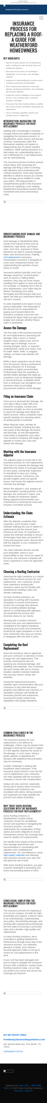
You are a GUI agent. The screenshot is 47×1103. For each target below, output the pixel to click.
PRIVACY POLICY (23, 1091)
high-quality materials (14, 855)
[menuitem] (40, 18)
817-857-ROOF (23, 1)
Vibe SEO (24, 1085)
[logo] (19, 10)
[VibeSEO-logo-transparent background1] (9, 1072)
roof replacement (12, 257)
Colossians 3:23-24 (13, 1051)
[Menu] (40, 18)
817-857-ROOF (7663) (15, 1035)
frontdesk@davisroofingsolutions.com (23, 2)
